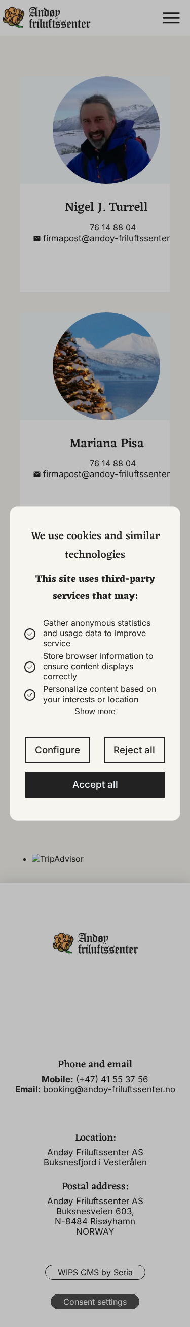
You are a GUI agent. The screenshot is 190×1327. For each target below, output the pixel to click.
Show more (95, 711)
